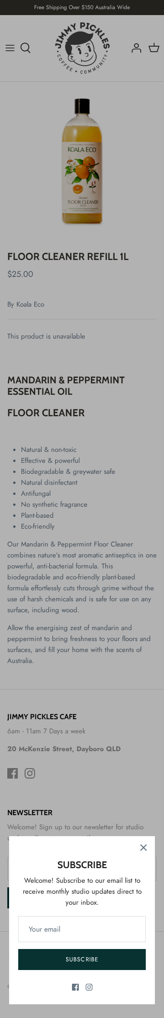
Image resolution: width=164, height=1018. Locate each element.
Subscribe (82, 959)
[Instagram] (89, 987)
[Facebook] (75, 987)
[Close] (143, 848)
